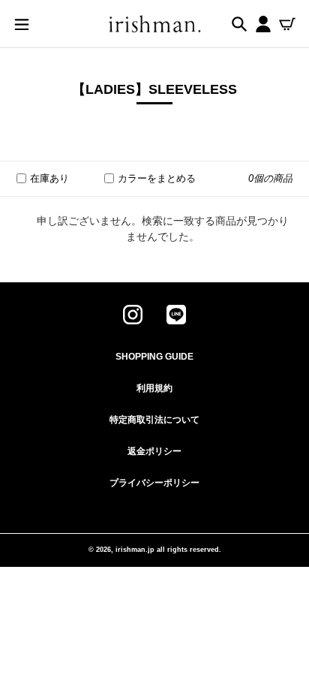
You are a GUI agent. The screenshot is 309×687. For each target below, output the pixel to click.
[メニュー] (22, 23)
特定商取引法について (155, 419)
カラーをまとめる (157, 178)
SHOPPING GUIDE (155, 356)
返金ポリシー (155, 451)
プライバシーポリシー (155, 483)
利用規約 (154, 388)
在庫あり (49, 178)
